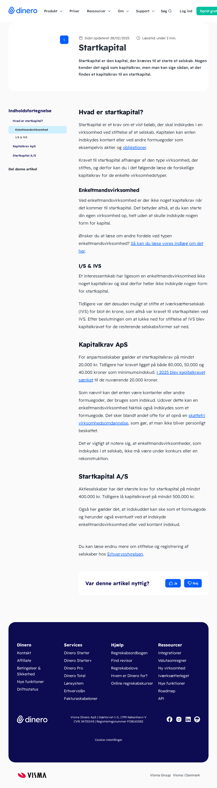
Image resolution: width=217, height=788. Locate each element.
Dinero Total (74, 675)
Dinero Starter (76, 652)
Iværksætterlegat (173, 675)
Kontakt (24, 652)
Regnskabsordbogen (129, 652)
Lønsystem (73, 683)
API (161, 698)
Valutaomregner (172, 660)
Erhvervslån (74, 690)
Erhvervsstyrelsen (125, 554)
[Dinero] (22, 11)
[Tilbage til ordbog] (64, 40)
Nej (195, 583)
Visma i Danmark (186, 775)
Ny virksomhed (171, 668)
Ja (175, 583)
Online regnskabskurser (132, 683)
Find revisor (121, 660)
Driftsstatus (27, 689)
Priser (74, 11)
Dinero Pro (73, 668)
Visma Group (160, 775)
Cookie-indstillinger (108, 740)
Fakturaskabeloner (80, 698)
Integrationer (169, 652)
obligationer (134, 147)
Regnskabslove (124, 668)
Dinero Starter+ (78, 660)
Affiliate (24, 660)
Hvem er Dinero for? (129, 675)
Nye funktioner (30, 681)
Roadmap (166, 690)
